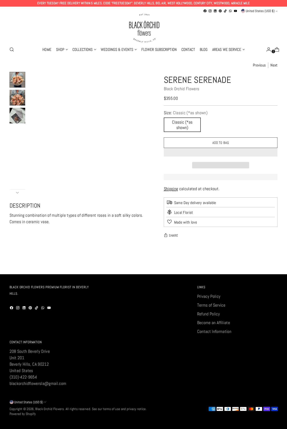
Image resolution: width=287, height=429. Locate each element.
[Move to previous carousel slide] (265, 267)
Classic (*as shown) (182, 124)
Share (173, 235)
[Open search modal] (12, 49)
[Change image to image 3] (17, 115)
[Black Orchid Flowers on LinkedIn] (215, 11)
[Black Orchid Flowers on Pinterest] (220, 11)
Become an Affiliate (213, 322)
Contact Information (214, 331)
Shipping (171, 188)
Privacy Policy (209, 296)
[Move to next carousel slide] (274, 267)
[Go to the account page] (267, 49)
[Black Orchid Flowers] (143, 28)
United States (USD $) (260, 11)
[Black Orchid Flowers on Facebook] (205, 11)
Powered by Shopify (23, 414)
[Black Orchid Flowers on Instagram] (210, 11)
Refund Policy (208, 314)
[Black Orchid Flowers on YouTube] (235, 11)
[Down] (17, 192)
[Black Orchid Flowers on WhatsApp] (230, 11)
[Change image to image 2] (17, 97)
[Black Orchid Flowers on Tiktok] (225, 11)
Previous (259, 65)
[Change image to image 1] (17, 80)
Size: (186, 112)
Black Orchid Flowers (181, 88)
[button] (221, 152)
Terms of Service (211, 305)
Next (273, 65)
